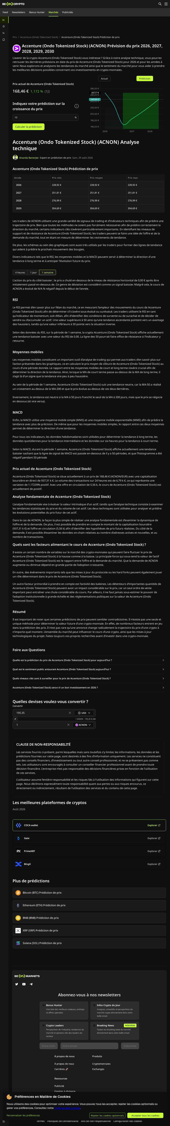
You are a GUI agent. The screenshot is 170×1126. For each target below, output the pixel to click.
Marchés (53, 12)
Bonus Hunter (37, 12)
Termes (41, 1121)
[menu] (4, 29)
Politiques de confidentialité (62, 1121)
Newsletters (18, 12)
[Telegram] (31, 984)
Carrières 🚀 (61, 1069)
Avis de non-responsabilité (96, 1121)
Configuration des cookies (127, 1121)
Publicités (67, 12)
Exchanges (98, 1069)
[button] (88, 660)
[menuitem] (4, 19)
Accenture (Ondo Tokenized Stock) (39, 37)
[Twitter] (17, 984)
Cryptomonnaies (101, 1063)
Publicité (59, 1086)
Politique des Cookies (67, 1108)
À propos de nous (64, 1063)
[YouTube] (24, 984)
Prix (15, 37)
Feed (5, 12)
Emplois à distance (64, 1091)
